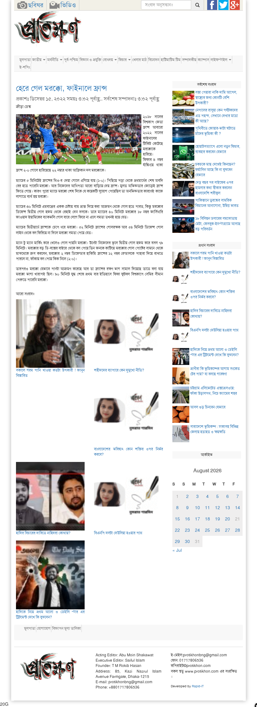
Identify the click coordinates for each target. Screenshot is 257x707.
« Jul (177, 550)
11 (207, 507)
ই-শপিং (24, 67)
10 (197, 507)
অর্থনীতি (53, 59)
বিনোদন (153, 59)
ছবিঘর (35, 5)
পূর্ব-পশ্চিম (71, 59)
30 (187, 541)
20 (227, 519)
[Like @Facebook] (212, 5)
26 (217, 530)
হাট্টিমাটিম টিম (171, 59)
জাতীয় (37, 59)
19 (217, 519)
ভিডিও (68, 5)
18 (207, 519)
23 (187, 530)
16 (187, 519)
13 (227, 507)
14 (237, 507)
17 (197, 519)
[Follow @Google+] (235, 5)
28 (237, 530)
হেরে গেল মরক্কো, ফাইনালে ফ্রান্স (61, 88)
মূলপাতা (25, 59)
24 (197, 530)
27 (227, 530)
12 (217, 507)
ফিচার (123, 59)
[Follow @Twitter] (223, 5)
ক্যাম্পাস (203, 59)
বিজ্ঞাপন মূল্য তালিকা (66, 628)
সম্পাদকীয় (189, 59)
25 (207, 530)
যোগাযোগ (43, 628)
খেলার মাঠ (139, 59)
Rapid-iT (198, 686)
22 (177, 530)
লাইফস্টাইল (219, 59)
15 (177, 519)
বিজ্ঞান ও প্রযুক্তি (90, 59)
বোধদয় (108, 59)
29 (177, 541)
